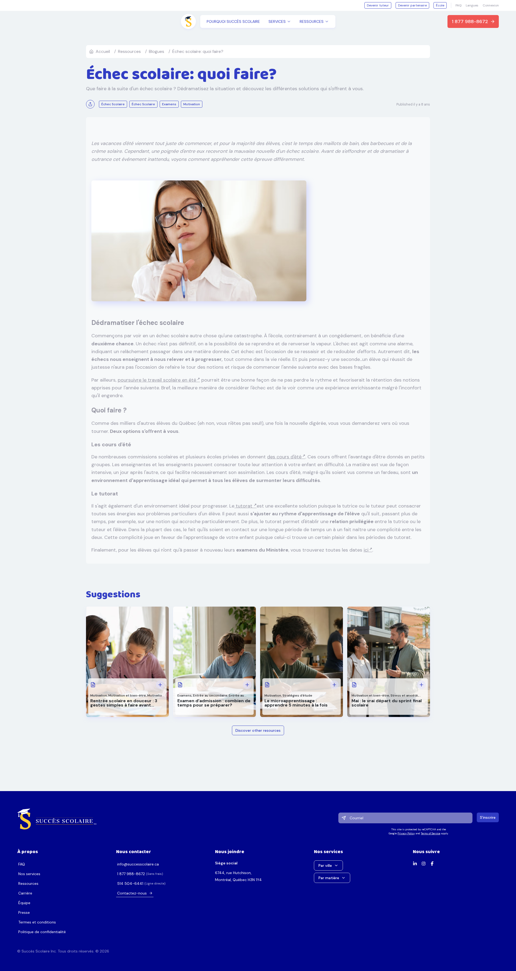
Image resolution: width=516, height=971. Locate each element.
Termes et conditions (37, 922)
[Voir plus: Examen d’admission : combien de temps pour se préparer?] (247, 684)
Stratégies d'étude (297, 695)
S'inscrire (488, 817)
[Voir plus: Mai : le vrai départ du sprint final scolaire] (421, 684)
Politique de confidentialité (42, 931)
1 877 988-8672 (470, 21)
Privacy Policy (406, 833)
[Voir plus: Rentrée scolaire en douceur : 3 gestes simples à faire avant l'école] (160, 684)
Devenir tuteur (378, 5)
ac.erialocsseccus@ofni (138, 864)
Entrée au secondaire (210, 695)
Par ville (325, 865)
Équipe (24, 902)
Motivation (98, 695)
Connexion (491, 5)
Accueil (103, 51)
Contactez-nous (132, 893)
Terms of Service (430, 833)
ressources (129, 51)
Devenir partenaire (412, 5)
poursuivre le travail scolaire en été (157, 380)
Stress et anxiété (404, 695)
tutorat (244, 506)
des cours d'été (284, 457)
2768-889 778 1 (131, 873)
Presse (24, 912)
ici (366, 550)
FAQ (458, 5)
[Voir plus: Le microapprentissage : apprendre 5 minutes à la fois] (334, 684)
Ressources (28, 883)
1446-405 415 (130, 883)
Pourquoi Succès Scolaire (233, 21)
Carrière (25, 893)
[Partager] (90, 104)
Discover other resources (258, 730)
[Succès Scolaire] (57, 819)
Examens (184, 695)
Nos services (29, 873)
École (440, 5)
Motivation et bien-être (127, 695)
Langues (472, 5)
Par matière (328, 877)
